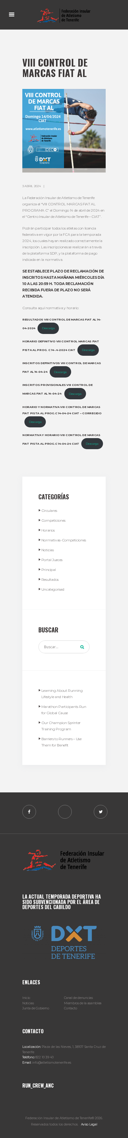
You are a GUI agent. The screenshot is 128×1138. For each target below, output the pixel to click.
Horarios (48, 530)
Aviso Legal (89, 1124)
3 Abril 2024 (31, 186)
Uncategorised (52, 589)
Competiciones (53, 520)
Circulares (49, 510)
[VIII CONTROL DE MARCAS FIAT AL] (64, 131)
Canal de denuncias (78, 998)
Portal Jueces (52, 560)
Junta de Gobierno (35, 1008)
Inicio (26, 998)
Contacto (70, 1008)
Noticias (47, 550)
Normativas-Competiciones (63, 540)
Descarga (48, 328)
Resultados (50, 579)
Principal (48, 569)
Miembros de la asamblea (83, 1003)
